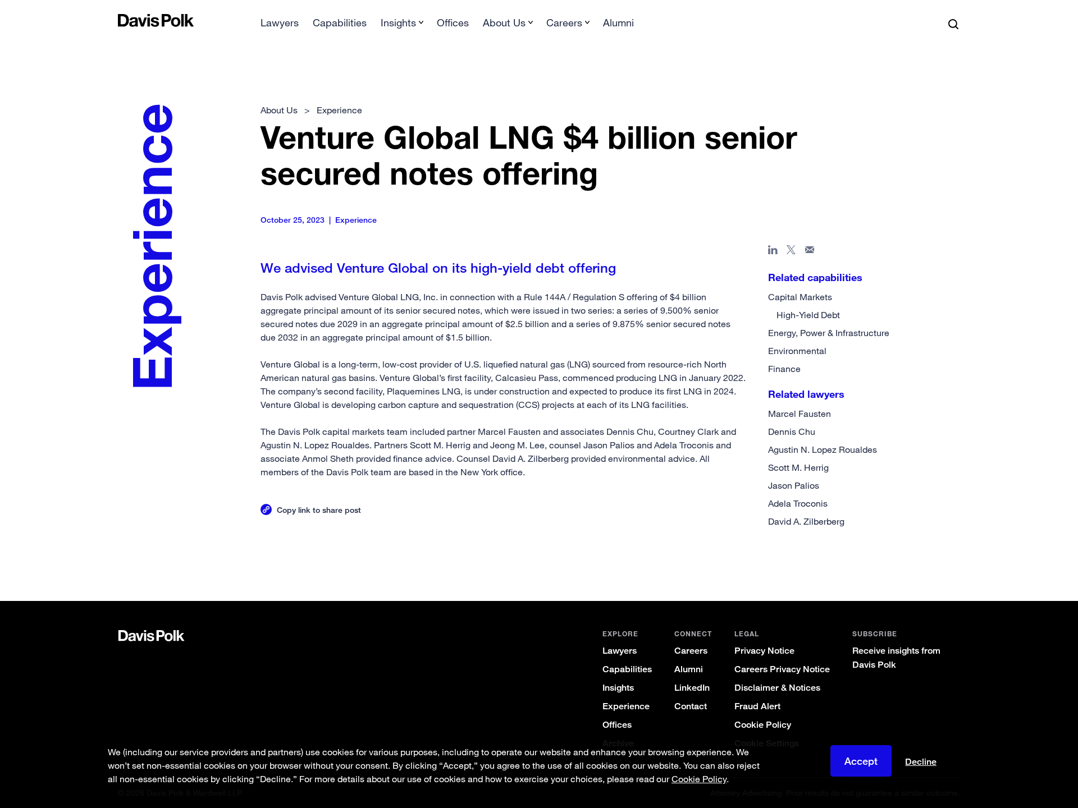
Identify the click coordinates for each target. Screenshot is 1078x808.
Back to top (901, 555)
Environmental (797, 350)
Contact (690, 706)
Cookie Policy (762, 724)
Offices (453, 22)
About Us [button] (504, 22)
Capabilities (340, 22)
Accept (861, 761)
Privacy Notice (764, 650)
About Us (279, 110)
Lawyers (280, 22)
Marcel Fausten (799, 413)
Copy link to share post (319, 510)
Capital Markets (800, 296)
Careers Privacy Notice (782, 669)
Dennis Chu (791, 431)
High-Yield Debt (808, 314)
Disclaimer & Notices (777, 687)
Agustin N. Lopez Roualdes (822, 449)
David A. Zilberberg (806, 521)
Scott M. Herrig (798, 467)
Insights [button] (398, 22)
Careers (690, 650)
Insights (618, 687)
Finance (784, 368)
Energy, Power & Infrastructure (828, 332)
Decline (921, 762)
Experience (626, 706)
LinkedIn (692, 687)
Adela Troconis (798, 503)
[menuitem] (280, 26)
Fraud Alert (757, 706)
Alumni (618, 22)
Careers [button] (564, 22)
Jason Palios (793, 485)
